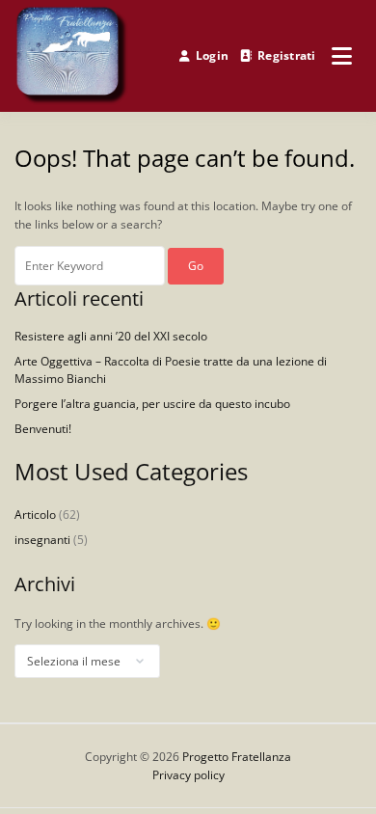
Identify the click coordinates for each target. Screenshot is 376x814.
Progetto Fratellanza (236, 756)
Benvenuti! (42, 429)
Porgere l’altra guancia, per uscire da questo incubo (152, 403)
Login (212, 55)
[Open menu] (342, 56)
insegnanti (42, 539)
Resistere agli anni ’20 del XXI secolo (110, 336)
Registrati (286, 55)
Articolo (35, 514)
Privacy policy (188, 775)
